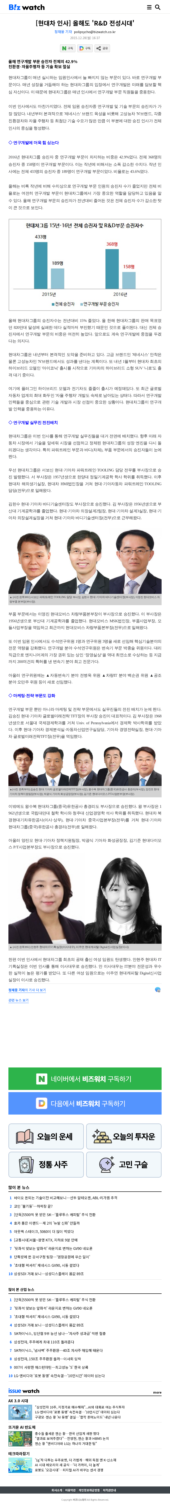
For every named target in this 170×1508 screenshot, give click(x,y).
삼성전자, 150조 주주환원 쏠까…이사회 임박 (47, 1358)
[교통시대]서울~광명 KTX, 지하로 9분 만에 (46, 1240)
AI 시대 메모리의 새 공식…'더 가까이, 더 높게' (67, 1464)
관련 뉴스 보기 (18, 1000)
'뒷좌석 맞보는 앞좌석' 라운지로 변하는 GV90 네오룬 (53, 1248)
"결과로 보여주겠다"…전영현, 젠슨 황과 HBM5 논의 (72, 1438)
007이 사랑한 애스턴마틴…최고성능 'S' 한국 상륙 (51, 1367)
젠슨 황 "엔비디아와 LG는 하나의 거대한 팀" (66, 1443)
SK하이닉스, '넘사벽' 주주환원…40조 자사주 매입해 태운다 (58, 1350)
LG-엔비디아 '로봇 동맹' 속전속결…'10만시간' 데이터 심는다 (59, 1375)
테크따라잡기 (19, 1453)
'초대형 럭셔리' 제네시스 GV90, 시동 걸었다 (46, 1265)
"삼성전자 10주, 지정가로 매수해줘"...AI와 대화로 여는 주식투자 (80, 1407)
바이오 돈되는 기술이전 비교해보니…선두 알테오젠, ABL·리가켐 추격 (65, 1197)
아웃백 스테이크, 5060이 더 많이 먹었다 (44, 1231)
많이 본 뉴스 (18, 1187)
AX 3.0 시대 (18, 1400)
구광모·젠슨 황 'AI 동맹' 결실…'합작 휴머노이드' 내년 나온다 (78, 1417)
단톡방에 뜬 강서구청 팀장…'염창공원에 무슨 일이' (52, 1256)
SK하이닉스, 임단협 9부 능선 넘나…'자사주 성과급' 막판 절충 (60, 1333)
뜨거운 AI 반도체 (21, 1427)
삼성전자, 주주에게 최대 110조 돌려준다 (44, 1341)
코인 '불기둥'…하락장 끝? (33, 1206)
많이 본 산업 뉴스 (21, 1289)
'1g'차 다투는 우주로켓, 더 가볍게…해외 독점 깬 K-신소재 (75, 1460)
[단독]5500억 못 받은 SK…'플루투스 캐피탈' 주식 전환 (55, 1214)
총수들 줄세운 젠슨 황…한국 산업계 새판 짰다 (67, 1433)
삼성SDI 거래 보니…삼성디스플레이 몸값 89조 (49, 1273)
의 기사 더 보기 (27, 989)
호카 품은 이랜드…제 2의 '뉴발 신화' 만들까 (47, 1223)
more (157, 1392)
